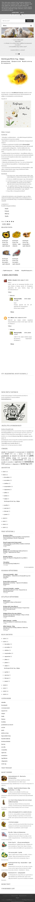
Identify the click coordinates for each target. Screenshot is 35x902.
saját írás (18, 460)
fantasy (21, 452)
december (7, 475)
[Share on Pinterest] (11, 219)
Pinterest (14, 14)
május (5, 497)
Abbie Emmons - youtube (10, 618)
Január (6, 207)
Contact (20, 14)
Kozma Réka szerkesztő (10, 579)
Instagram (17, 14)
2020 (4, 522)
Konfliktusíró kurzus (17, 91)
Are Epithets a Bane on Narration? (12, 600)
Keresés (29, 20)
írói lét (23, 454)
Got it (22, 12)
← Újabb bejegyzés (7, 268)
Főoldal (17, 268)
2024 (4, 473)
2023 (4, 516)
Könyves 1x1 (6, 547)
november (7, 478)
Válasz (9, 290)
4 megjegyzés (7, 61)
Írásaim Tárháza (7, 554)
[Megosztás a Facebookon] (8, 222)
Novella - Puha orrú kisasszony (16, 830)
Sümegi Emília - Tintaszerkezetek (18, 894)
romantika (10, 460)
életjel (7, 452)
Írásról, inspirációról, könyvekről (12, 540)
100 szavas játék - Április (15, 850)
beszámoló (11, 450)
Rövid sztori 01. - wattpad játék (16, 871)
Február (7, 209)
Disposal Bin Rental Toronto (17, 900)
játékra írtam (11, 456)
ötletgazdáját (25, 142)
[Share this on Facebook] (6, 219)
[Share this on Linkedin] (13, 219)
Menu (4, 25)
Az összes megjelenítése (29, 565)
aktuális (3, 450)
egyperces (30, 450)
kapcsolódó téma (26, 456)
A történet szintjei (13, 820)
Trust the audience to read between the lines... (15, 620)
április (6, 503)
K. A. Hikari (11, 316)
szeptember (7, 484)
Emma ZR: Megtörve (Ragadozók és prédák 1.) (15, 556)
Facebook (11, 14)
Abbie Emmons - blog (9, 624)
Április (6, 214)
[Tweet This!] (7, 219)
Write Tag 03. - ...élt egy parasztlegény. (19, 840)
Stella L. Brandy (12, 278)
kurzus (29, 458)
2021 (4, 519)
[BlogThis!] (4, 222)
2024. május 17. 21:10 (22, 278)
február (6, 509)
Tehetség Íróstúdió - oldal (10, 572)
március (6, 506)
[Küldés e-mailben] (3, 222)
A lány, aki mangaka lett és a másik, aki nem (20, 810)
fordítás (29, 452)
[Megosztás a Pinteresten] (9, 222)
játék (25, 59)
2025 (4, 470)
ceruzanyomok (20, 450)
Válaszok (12, 294)
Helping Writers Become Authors (12, 611)
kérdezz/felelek (18, 458)
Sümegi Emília (18, 297)
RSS (23, 14)
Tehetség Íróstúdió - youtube (11, 586)
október (6, 481)
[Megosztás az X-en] (6, 222)
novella (3, 460)
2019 (4, 525)
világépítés (15, 462)
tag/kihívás (7, 462)
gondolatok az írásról (8, 454)
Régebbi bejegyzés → (27, 268)
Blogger (17, 896)
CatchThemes (9, 898)
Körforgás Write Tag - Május (12, 57)
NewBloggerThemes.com (27, 898)
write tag (29, 59)
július (5, 491)
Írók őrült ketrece (6, 397)
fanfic (15, 452)
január (6, 512)
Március (7, 212)
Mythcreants (6, 599)
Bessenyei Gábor (8, 533)
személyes (29, 460)
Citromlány (6, 560)
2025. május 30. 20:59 (20, 316)
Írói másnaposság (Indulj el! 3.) (11, 561)
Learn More (15, 12)
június (5, 494)
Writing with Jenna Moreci (10, 604)
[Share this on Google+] (9, 219)
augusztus (7, 488)
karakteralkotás (5, 458)
